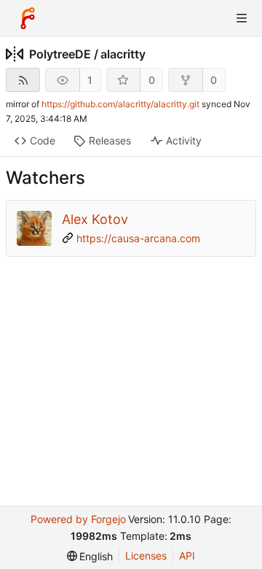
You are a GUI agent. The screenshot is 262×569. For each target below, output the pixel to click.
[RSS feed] (23, 80)
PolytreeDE (60, 54)
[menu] (90, 556)
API (187, 555)
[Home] (27, 18)
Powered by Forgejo (78, 519)
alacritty (123, 54)
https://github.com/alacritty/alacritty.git (120, 103)
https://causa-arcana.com (138, 238)
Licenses (146, 555)
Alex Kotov (95, 219)
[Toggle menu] (242, 18)
